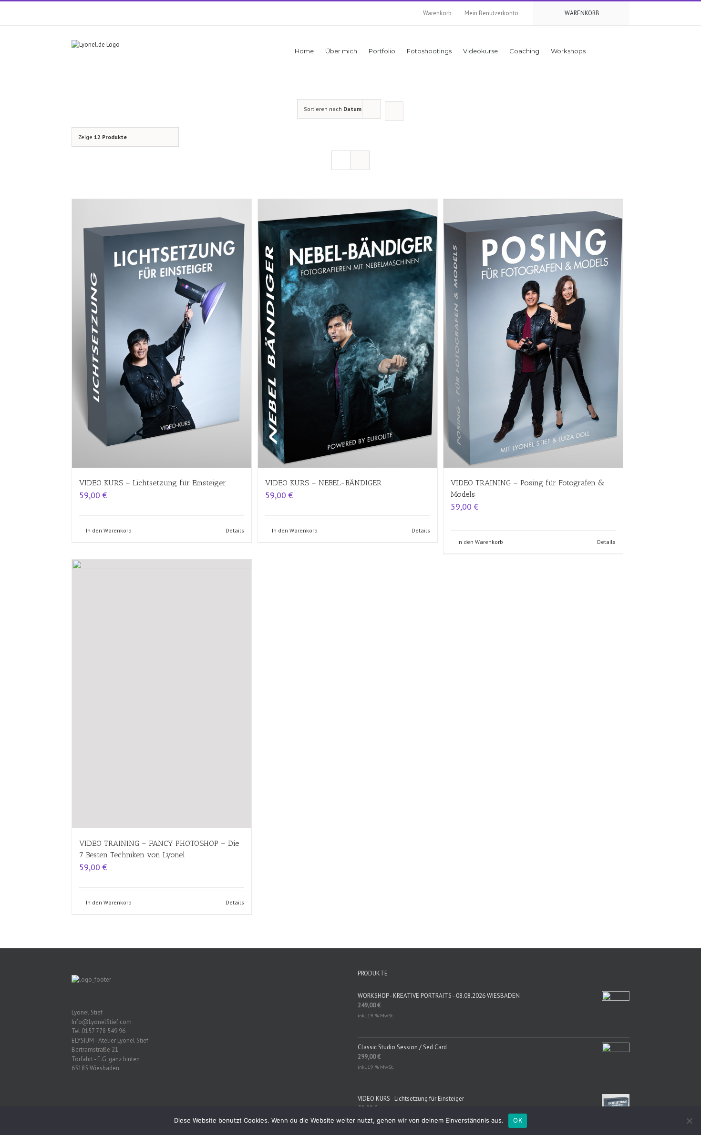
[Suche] (615, 50)
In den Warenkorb (109, 530)
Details (235, 530)
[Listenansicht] (359, 160)
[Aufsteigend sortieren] (394, 111)
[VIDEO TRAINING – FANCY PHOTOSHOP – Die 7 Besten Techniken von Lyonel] (161, 694)
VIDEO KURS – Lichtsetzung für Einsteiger (152, 482)
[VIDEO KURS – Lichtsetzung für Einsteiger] (161, 333)
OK (517, 1120)
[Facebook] (195, 1101)
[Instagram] (220, 1101)
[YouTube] (207, 1101)
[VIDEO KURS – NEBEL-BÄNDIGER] (347, 333)
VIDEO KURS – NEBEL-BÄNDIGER (323, 482)
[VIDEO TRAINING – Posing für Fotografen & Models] (533, 333)
